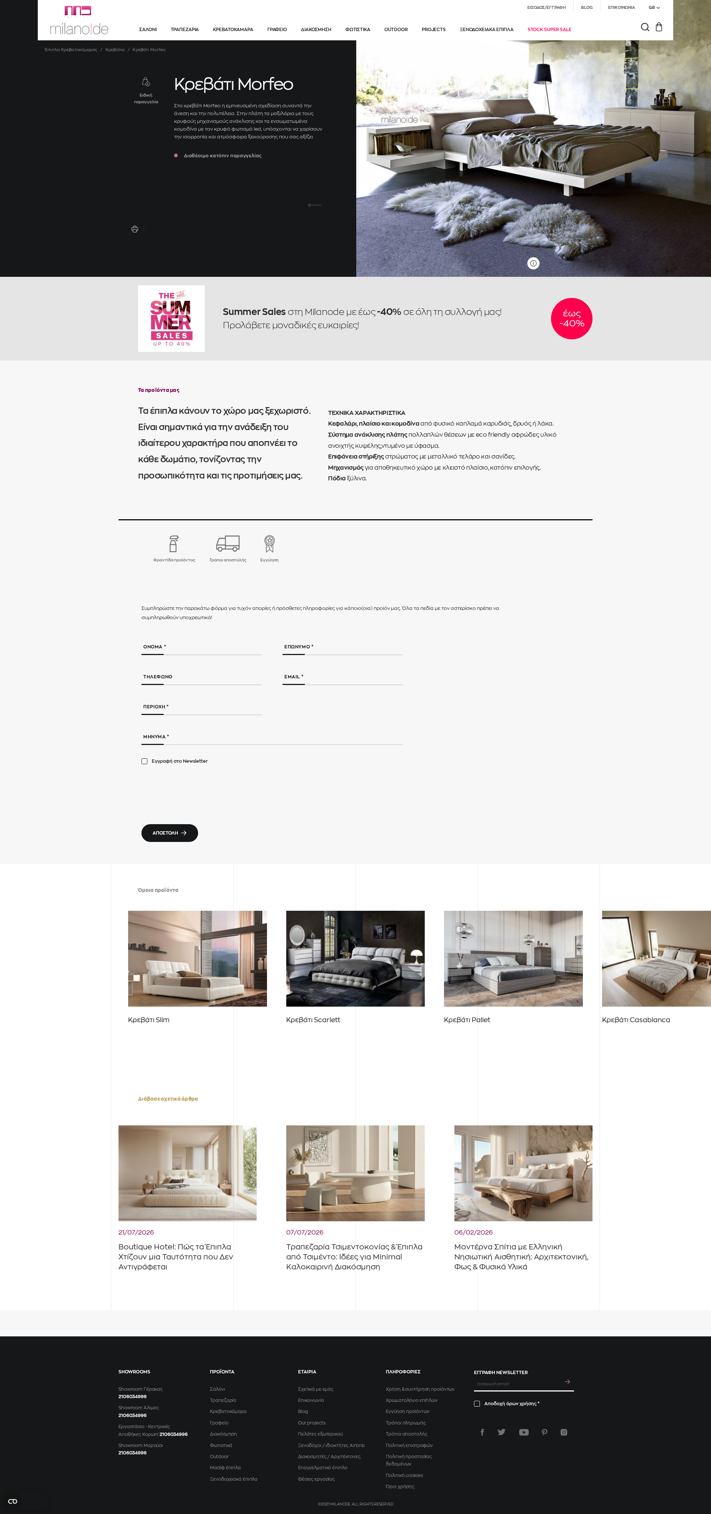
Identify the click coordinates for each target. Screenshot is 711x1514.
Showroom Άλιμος (138, 1408)
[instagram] (564, 1432)
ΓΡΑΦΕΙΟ (277, 29)
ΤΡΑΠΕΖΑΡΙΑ (185, 29)
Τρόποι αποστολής (406, 1434)
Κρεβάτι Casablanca (636, 1020)
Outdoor (219, 1456)
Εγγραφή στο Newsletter (180, 761)
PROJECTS (434, 29)
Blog (303, 1411)
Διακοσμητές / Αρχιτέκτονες (329, 1456)
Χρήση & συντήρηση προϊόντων (420, 1389)
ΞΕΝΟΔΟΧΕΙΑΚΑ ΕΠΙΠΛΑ (487, 29)
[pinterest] (544, 1432)
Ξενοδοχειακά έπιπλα (233, 1479)
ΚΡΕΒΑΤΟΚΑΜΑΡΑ (233, 29)
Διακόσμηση (223, 1434)
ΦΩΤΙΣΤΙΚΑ (358, 29)
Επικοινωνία (311, 1400)
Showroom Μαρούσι (140, 1445)
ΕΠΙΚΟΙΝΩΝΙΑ (621, 8)
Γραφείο (219, 1423)
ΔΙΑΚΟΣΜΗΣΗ (316, 29)
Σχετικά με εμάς (315, 1389)
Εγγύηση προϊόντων (408, 1411)
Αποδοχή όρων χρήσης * (512, 1403)
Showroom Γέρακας (140, 1389)
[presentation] (314, 205)
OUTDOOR (396, 29)
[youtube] (524, 1432)
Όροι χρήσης (400, 1486)
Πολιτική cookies (404, 1475)
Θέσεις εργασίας (316, 1479)
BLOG (587, 8)
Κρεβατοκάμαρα (228, 1411)
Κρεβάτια (115, 50)
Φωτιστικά (221, 1445)
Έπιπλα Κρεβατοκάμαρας (71, 50)
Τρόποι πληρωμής (405, 1423)
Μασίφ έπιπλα (225, 1468)
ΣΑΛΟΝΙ (147, 29)
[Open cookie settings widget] (26, 1501)
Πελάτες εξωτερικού (320, 1434)
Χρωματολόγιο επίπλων (412, 1400)
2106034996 (132, 1396)
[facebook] (482, 1432)
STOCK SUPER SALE (550, 29)
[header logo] (79, 20)
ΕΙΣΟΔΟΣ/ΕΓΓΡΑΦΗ (546, 8)
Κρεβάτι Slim (149, 1020)
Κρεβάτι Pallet (467, 1020)
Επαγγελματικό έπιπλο (322, 1468)
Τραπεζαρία (223, 1400)
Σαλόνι (217, 1389)
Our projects (312, 1423)
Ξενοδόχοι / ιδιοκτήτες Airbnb (331, 1445)
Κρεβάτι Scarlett (313, 1020)
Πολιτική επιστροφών (409, 1445)
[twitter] (501, 1432)
